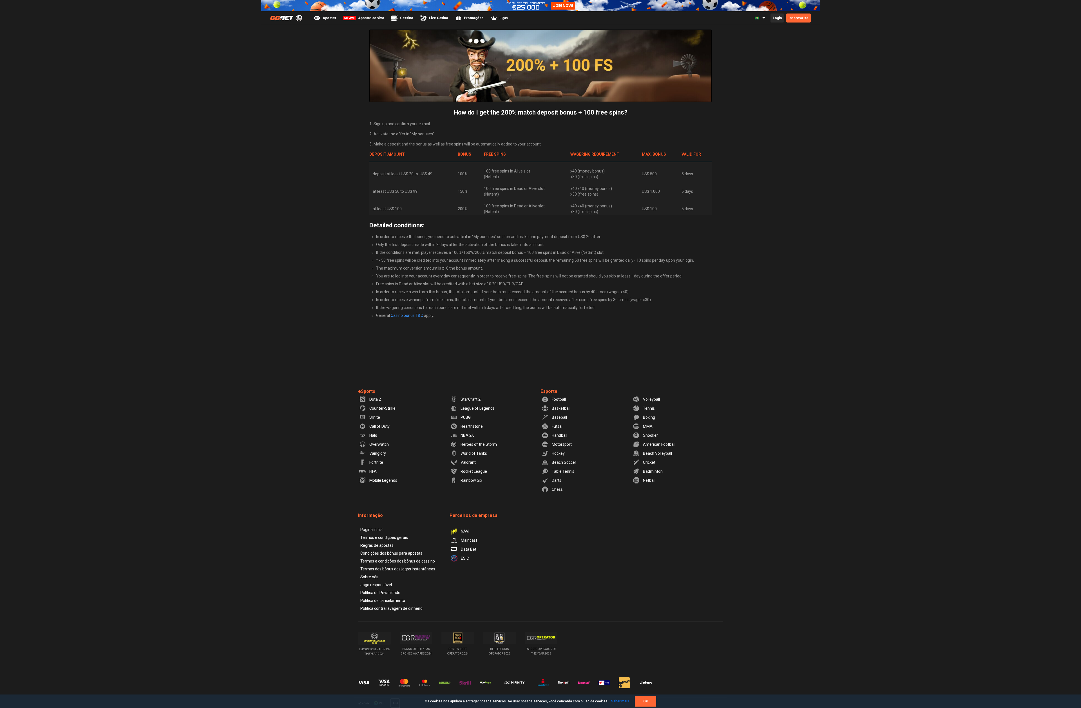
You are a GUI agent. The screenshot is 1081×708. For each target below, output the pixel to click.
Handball (559, 435)
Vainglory (377, 453)
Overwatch (379, 444)
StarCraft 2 (471, 399)
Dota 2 (375, 399)
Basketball (561, 408)
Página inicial (371, 529)
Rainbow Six (471, 480)
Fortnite (376, 462)
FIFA (373, 471)
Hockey (558, 453)
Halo (373, 435)
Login (777, 18)
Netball (649, 480)
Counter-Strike (382, 408)
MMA (648, 426)
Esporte (548, 391)
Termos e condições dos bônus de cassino (397, 561)
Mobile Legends (383, 480)
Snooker (650, 435)
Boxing (649, 417)
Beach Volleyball (657, 453)
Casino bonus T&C (407, 315)
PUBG (466, 417)
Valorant (468, 462)
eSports (366, 391)
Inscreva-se (798, 18)
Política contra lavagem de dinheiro (391, 608)
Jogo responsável (376, 584)
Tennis (649, 408)
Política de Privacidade (380, 592)
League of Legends (478, 408)
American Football (659, 444)
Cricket (649, 462)
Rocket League (474, 471)
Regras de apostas (377, 545)
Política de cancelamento (382, 600)
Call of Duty (379, 426)
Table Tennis (563, 471)
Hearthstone (472, 426)
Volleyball (651, 399)
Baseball (559, 417)
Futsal (557, 426)
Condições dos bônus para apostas (391, 553)
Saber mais (620, 701)
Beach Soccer (564, 462)
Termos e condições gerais (384, 537)
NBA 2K (467, 435)
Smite (374, 417)
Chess (557, 489)
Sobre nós (369, 577)
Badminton (653, 471)
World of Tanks (474, 453)
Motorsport (562, 444)
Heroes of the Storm (479, 444)
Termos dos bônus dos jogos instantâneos (397, 569)
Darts (556, 480)
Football (559, 399)
